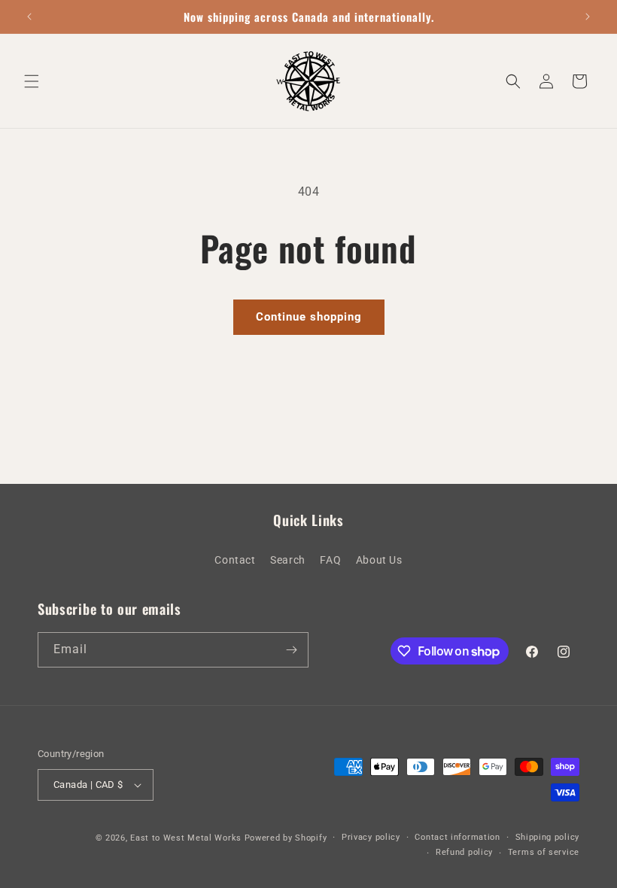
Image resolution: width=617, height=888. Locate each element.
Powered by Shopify (286, 838)
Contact (234, 560)
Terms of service (543, 852)
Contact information (457, 837)
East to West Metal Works (186, 838)
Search (287, 560)
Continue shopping (309, 317)
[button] (31, 81)
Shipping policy (547, 837)
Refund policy (464, 852)
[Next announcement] (587, 16)
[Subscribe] (291, 650)
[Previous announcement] (29, 16)
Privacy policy (371, 837)
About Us (379, 560)
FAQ (330, 560)
